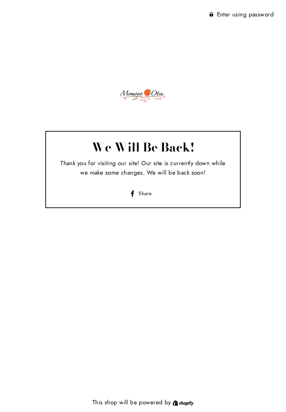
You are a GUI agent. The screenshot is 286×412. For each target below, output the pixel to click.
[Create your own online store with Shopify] (183, 402)
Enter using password (245, 14)
